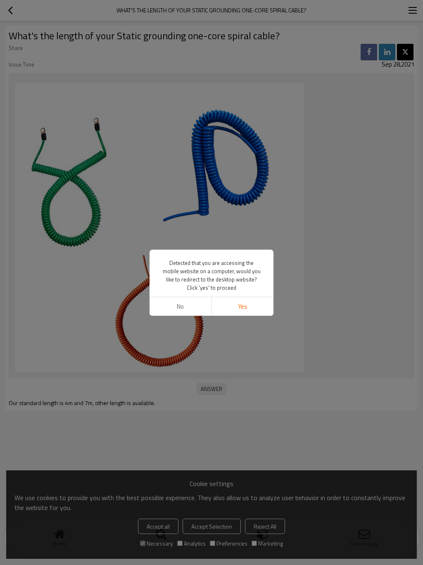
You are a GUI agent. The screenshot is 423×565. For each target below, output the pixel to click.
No (180, 306)
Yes (242, 306)
